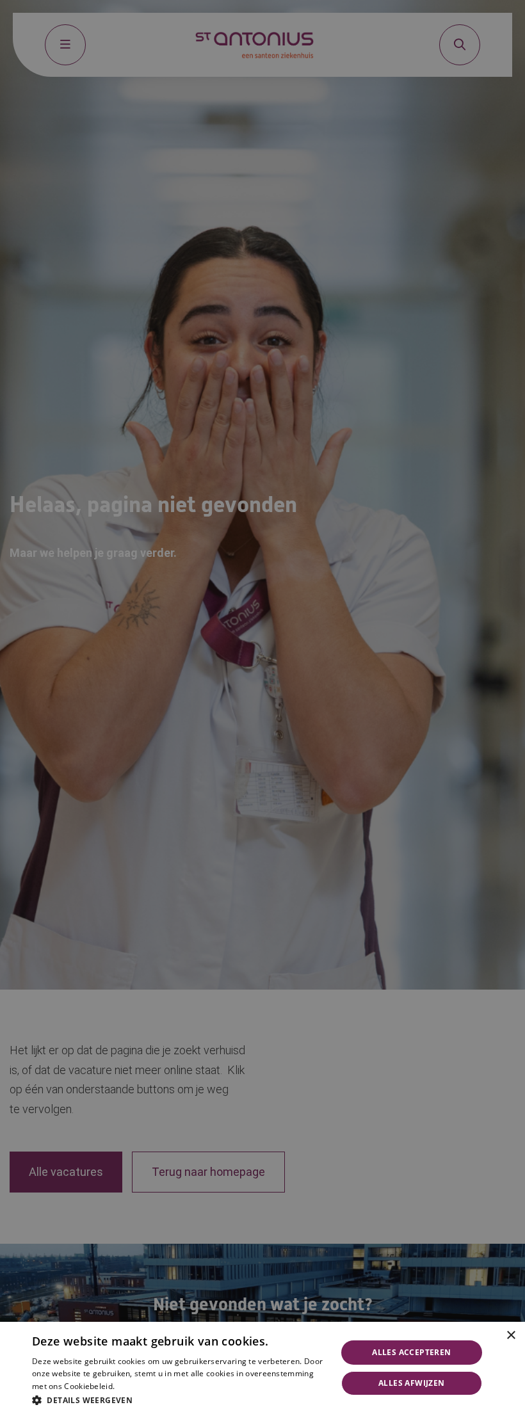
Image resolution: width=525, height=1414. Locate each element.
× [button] (510, 1335)
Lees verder (136, 1386)
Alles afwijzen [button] (411, 1383)
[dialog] (262, 1368)
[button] (180, 1399)
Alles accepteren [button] (411, 1352)
